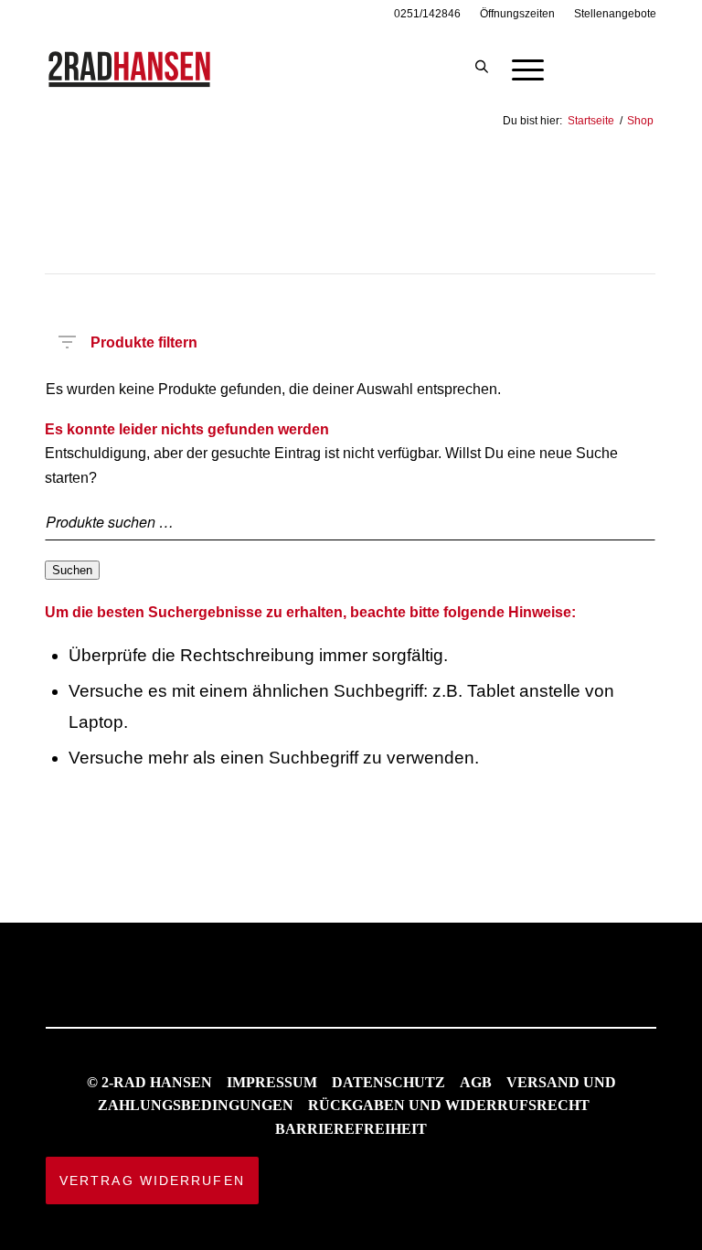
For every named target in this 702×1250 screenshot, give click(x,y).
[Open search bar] (481, 68)
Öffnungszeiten (517, 13)
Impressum (272, 1082)
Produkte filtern (143, 339)
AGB (476, 1082)
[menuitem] (428, 13)
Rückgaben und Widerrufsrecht (449, 1105)
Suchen (72, 570)
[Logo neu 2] (131, 68)
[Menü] (519, 68)
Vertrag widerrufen (152, 1180)
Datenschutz (388, 1082)
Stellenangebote (615, 13)
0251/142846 (427, 13)
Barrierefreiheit (351, 1129)
